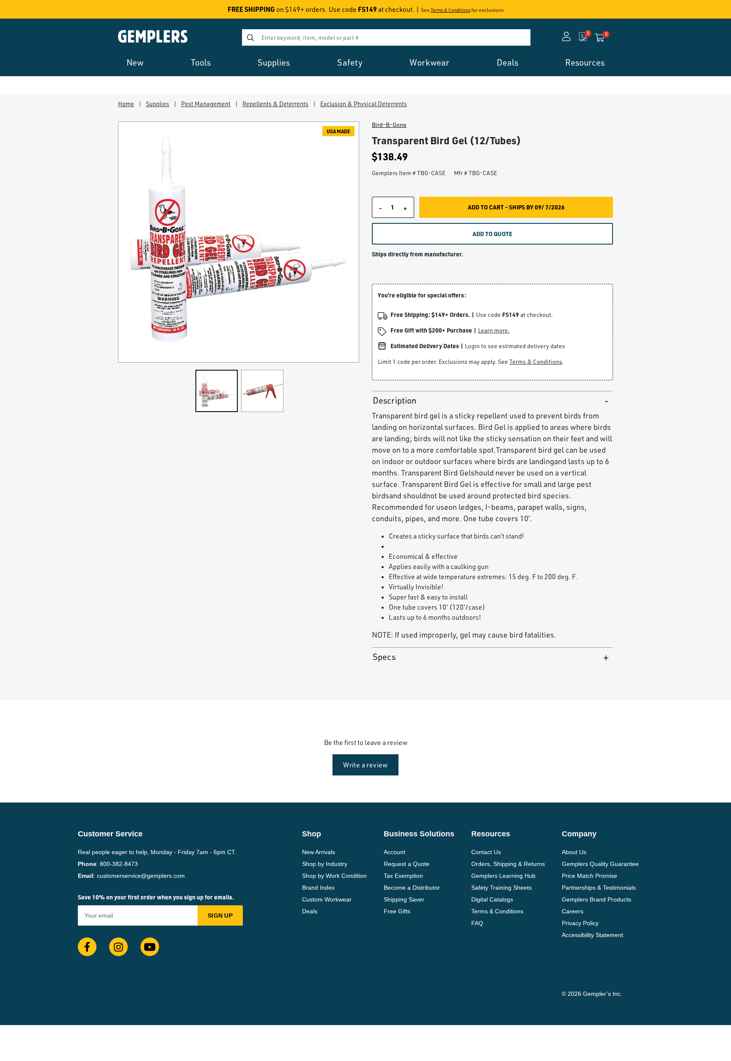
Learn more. (494, 330)
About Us (574, 852)
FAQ (477, 923)
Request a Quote (406, 863)
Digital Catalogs (492, 899)
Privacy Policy (580, 923)
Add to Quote (492, 233)
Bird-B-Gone (389, 124)
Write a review (365, 765)
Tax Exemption (403, 875)
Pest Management (206, 103)
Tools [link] (201, 62)
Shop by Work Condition (334, 875)
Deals (309, 911)
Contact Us (486, 852)
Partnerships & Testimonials (599, 887)
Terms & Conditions (450, 10)
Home (126, 103)
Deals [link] (507, 62)
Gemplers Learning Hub (503, 875)
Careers (572, 911)
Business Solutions (419, 834)
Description (394, 400)
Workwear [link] (429, 62)
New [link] (134, 62)
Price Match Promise (589, 875)
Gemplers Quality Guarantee (600, 863)
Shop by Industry (324, 863)
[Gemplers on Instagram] (118, 946)
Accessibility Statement (592, 935)
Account (394, 852)
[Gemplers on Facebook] (87, 946)
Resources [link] (585, 62)
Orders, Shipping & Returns (508, 863)
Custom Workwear (327, 899)
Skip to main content (36, 12)
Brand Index (318, 887)
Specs (384, 656)
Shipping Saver (404, 899)
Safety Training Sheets (501, 887)
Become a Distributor (412, 887)
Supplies (157, 103)
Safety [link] (350, 62)
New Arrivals (318, 852)
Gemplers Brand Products (596, 899)
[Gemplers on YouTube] (149, 946)
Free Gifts (397, 911)
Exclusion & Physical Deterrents (363, 103)
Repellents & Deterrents (275, 103)
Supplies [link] (274, 62)
